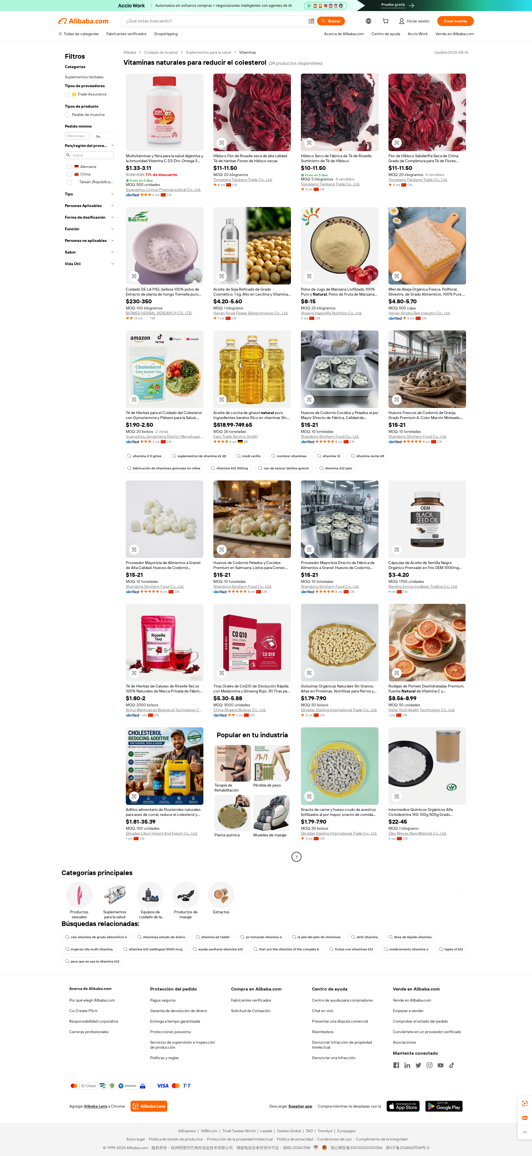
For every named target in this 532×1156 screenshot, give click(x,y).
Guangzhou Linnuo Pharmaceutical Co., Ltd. (163, 189)
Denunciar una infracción (333, 1058)
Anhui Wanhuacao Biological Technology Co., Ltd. (164, 710)
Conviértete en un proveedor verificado (427, 1032)
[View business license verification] (316, 1147)
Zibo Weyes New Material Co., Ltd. (417, 833)
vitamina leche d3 (370, 456)
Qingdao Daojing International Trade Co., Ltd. (339, 710)
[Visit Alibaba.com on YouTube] (440, 1065)
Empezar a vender (408, 1010)
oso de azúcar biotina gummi (286, 468)
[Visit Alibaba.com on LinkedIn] (407, 1065)
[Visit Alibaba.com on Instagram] (429, 1065)
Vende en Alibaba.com (412, 1000)
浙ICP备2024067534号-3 (407, 1147)
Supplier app (300, 1106)
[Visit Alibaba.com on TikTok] (451, 1065)
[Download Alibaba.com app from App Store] (403, 1106)
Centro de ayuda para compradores (342, 1000)
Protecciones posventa (170, 1032)
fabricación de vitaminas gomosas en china (166, 468)
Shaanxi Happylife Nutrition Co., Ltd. (331, 313)
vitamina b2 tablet (215, 937)
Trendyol (325, 1131)
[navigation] (89, 455)
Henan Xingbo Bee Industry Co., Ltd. (419, 313)
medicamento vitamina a (408, 949)
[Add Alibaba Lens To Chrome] (149, 1106)
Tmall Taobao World (238, 1131)
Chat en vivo (322, 1010)
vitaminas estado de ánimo (164, 937)
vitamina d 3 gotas (147, 456)
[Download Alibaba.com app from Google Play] (444, 1106)
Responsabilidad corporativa (93, 1021)
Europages (346, 1131)
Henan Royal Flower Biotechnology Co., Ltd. (250, 313)
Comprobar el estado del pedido (420, 1021)
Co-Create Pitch (83, 1010)
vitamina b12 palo (338, 468)
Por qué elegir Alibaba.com (92, 1000)
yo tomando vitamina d (264, 937)
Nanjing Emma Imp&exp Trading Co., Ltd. (422, 586)
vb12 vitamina (367, 937)
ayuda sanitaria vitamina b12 (220, 949)
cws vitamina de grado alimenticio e (99, 937)
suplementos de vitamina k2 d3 (202, 456)
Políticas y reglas (164, 1058)
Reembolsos (323, 1032)
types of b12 (453, 949)
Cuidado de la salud (161, 52)
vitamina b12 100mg (232, 468)
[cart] (386, 22)
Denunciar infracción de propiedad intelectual (342, 1044)
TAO (309, 1131)
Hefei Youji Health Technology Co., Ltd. (421, 710)
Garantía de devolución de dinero (178, 1010)
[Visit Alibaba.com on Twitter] (418, 1065)
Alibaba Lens (95, 1106)
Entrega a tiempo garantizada (175, 1021)
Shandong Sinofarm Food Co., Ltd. (330, 436)
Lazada (266, 1131)
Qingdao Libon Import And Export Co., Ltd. (162, 833)
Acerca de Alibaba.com (90, 988)
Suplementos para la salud (208, 52)
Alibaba (130, 52)
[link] (525, 1103)
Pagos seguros (163, 1000)
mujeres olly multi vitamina (92, 949)
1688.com (209, 1131)
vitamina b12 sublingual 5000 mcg (155, 949)
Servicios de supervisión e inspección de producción (182, 1044)
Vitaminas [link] (247, 52)
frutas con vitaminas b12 (354, 949)
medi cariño (251, 456)
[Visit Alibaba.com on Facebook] (396, 1065)
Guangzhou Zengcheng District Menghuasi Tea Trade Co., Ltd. (164, 436)
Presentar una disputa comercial (340, 1021)
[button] (311, 21)
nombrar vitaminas (291, 456)
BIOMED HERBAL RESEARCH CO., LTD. (159, 313)
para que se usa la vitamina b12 (95, 961)
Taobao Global (289, 1131)
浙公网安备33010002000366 (356, 1147)
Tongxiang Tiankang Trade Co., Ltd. (242, 179)
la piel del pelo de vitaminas (319, 937)
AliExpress (187, 1131)
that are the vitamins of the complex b (289, 949)
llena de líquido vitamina (413, 937)
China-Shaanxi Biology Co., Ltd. (239, 710)
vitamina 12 (331, 456)
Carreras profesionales (89, 1032)
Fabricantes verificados (251, 1000)
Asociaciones (404, 1042)
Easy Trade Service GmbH (235, 436)
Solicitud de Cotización (250, 1010)
